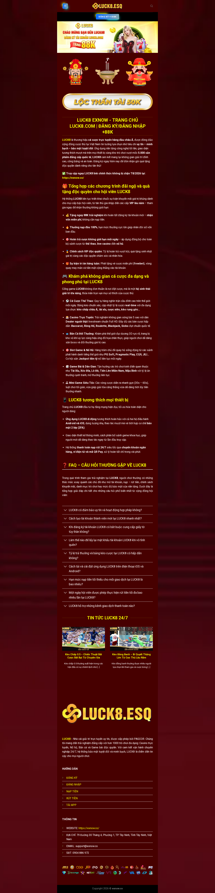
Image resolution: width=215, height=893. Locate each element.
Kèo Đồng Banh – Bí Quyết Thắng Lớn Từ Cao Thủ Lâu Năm (131, 656)
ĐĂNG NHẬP (73, 784)
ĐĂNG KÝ (71, 777)
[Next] (153, 653)
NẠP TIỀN (72, 791)
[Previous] (61, 653)
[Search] (151, 6)
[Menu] (65, 6)
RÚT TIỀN (72, 798)
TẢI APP (71, 805)
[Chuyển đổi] (65, 510)
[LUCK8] (107, 6)
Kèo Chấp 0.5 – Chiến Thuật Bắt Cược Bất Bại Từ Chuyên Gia (83, 656)
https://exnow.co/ (73, 177)
